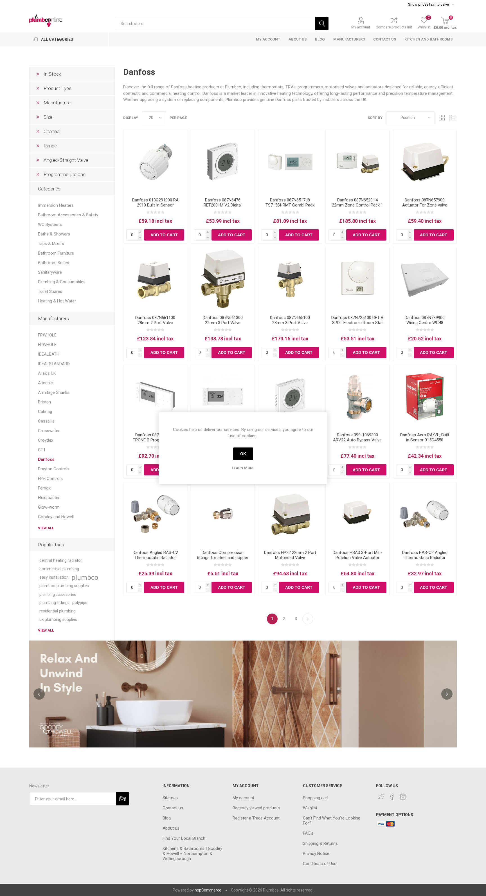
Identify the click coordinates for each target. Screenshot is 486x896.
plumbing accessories (57, 594)
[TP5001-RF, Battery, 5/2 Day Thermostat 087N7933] (290, 396)
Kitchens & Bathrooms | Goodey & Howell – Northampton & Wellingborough (192, 853)
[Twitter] (381, 796)
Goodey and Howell (56, 516)
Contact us (173, 807)
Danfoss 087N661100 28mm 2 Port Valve (155, 320)
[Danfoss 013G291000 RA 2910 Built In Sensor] (155, 162)
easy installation (54, 577)
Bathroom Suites (53, 262)
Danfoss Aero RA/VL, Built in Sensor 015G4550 (424, 437)
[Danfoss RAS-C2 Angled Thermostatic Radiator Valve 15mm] (425, 514)
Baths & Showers (54, 234)
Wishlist (310, 807)
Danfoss (46, 459)
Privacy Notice (316, 853)
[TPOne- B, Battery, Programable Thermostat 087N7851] (155, 396)
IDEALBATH (48, 354)
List (452, 117)
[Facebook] (392, 796)
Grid (442, 117)
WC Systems (50, 224)
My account (360, 27)
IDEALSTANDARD (54, 363)
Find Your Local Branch (184, 838)
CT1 (42, 449)
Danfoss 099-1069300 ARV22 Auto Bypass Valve (357, 437)
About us (171, 828)
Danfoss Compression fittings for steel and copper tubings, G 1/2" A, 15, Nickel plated (222, 560)
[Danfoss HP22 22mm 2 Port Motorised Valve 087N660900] (290, 514)
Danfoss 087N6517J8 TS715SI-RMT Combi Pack (290, 202)
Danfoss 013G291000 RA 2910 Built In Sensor (155, 202)
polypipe (79, 602)
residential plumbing (57, 611)
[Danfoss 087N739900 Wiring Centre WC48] (425, 279)
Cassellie (46, 421)
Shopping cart (315, 797)
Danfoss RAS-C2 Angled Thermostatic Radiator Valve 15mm (424, 557)
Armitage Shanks (53, 392)
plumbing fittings (54, 602)
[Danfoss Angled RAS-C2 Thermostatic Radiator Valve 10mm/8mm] (155, 514)
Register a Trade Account (256, 818)
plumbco (84, 577)
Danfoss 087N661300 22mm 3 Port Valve (223, 320)
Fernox (44, 488)
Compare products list (394, 27)
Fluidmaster (49, 497)
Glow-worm (49, 507)
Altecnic (45, 382)
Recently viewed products (256, 807)
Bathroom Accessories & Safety (68, 214)
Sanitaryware (50, 272)
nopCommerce (208, 890)
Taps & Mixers (51, 243)
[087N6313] (290, 162)
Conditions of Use (319, 863)
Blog (167, 818)
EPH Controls (50, 478)
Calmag (45, 411)
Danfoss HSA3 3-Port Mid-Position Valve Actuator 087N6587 (357, 557)
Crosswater (49, 430)
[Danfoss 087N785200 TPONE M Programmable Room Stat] (223, 396)
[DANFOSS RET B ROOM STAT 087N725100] (357, 279)
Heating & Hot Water (57, 301)
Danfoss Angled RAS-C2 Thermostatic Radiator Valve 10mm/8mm (155, 557)
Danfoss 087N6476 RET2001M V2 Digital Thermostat (223, 205)
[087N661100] (155, 279)
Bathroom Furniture (56, 253)
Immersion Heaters (56, 205)
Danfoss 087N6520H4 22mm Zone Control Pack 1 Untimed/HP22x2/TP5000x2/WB (357, 205)
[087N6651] (290, 279)
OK (243, 454)
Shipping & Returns (320, 843)
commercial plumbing (59, 569)
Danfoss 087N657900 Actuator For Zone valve (424, 202)
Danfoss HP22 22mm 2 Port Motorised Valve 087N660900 (290, 557)
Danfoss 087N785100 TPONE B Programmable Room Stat (155, 440)
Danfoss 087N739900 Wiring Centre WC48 (425, 320)
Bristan (44, 402)
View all (46, 528)
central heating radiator (60, 560)
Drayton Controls (53, 468)
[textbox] (215, 23)
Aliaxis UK (47, 373)
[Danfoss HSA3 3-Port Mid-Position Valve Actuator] (425, 162)
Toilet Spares (50, 291)
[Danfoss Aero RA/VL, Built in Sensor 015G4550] (425, 396)
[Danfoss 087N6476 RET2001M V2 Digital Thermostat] (223, 162)
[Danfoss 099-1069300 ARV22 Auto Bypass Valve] (357, 396)
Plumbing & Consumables (62, 281)
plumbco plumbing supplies (64, 585)
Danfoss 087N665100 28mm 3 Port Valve (290, 320)
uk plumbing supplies (58, 619)
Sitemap (170, 797)
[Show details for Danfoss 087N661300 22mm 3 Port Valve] (223, 279)
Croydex (45, 440)
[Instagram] (402, 796)
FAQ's (308, 833)
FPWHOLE (47, 335)
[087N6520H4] (357, 162)
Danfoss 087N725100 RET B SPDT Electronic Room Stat (357, 320)
